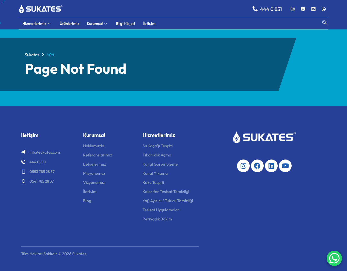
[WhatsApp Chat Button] (334, 258)
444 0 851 (37, 162)
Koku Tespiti (153, 182)
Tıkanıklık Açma (157, 154)
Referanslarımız (97, 154)
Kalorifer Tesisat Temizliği (166, 191)
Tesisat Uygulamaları (161, 209)
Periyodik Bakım (157, 218)
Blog (87, 200)
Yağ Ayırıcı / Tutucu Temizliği (168, 200)
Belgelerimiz (94, 164)
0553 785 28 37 (42, 171)
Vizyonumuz (94, 182)
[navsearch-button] (322, 24)
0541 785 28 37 (41, 181)
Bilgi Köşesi (125, 23)
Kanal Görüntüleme (160, 164)
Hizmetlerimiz (34, 23)
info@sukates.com (44, 152)
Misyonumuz (94, 173)
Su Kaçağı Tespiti (158, 145)
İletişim (149, 23)
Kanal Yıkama (155, 173)
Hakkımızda (93, 145)
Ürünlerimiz (69, 23)
